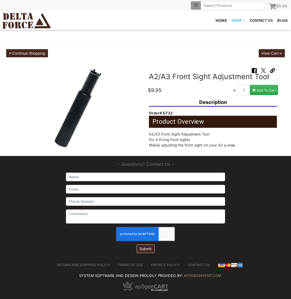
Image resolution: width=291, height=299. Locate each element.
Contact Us (261, 20)
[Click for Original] (78, 108)
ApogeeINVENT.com (202, 275)
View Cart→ (271, 53)
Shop (237, 20)
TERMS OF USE (130, 265)
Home (221, 20)
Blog (282, 20)
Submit (146, 248)
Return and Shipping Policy (83, 265)
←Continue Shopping (27, 53)
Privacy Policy (165, 265)
